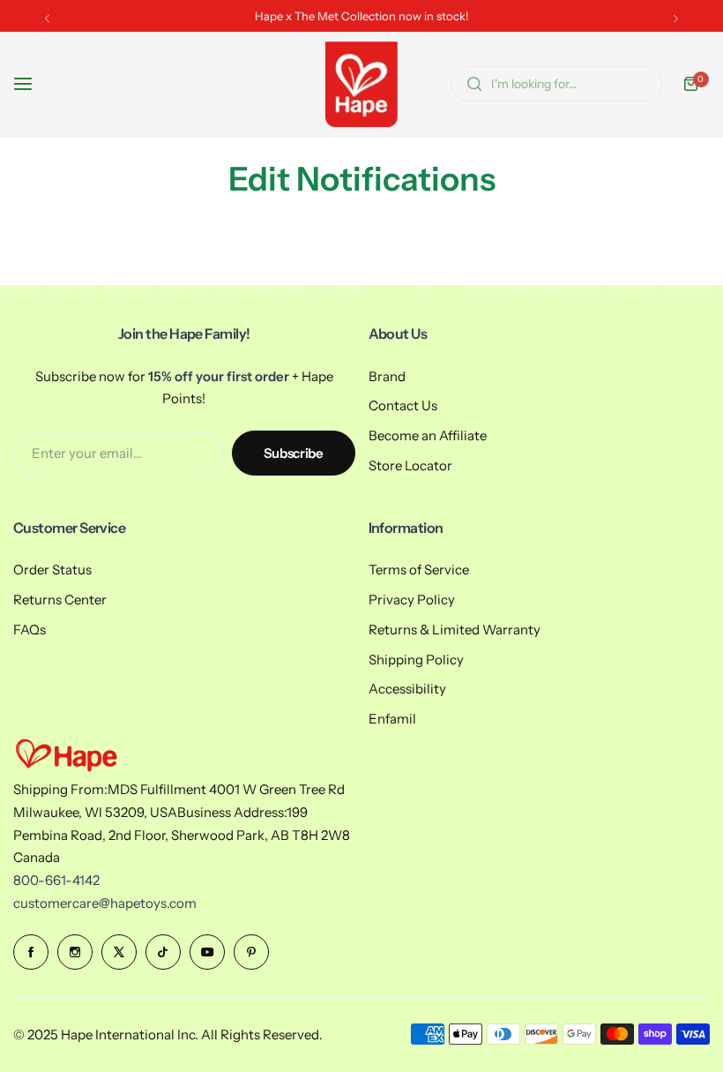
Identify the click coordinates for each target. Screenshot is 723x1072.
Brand (387, 376)
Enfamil (392, 718)
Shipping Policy (416, 659)
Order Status (52, 569)
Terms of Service (419, 569)
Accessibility (407, 688)
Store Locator (410, 465)
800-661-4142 (56, 880)
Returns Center (60, 599)
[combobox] (556, 83)
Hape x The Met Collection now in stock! (362, 16)
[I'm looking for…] (474, 83)
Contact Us (403, 405)
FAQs (29, 629)
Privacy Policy (412, 599)
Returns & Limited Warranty (454, 629)
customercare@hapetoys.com (105, 903)
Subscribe (294, 453)
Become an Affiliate (428, 435)
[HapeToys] (361, 84)
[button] (47, 18)
